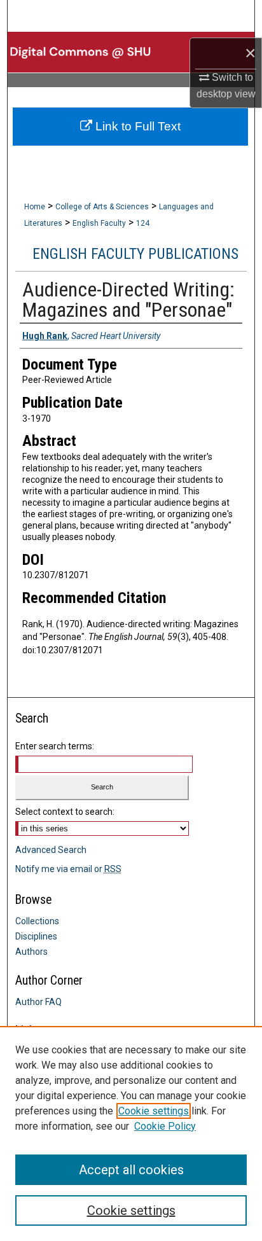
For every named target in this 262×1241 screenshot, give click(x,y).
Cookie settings (153, 1111)
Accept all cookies (131, 1169)
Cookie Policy (165, 1126)
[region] (131, 1133)
